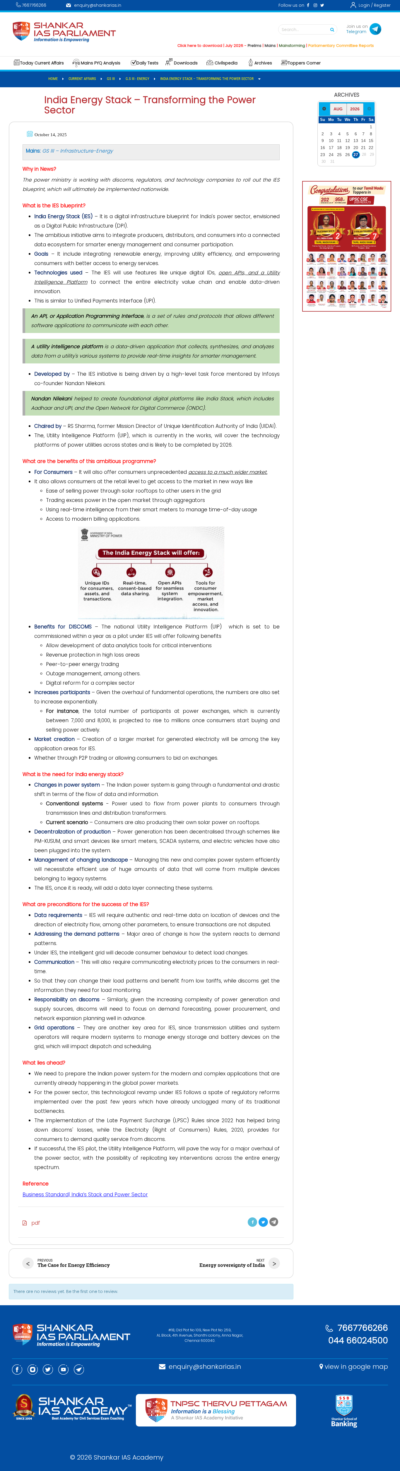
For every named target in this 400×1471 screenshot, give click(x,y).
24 (331, 154)
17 (331, 147)
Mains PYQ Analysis (100, 63)
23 (322, 154)
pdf (33, 1222)
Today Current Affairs (42, 63)
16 (322, 147)
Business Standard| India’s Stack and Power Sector (85, 1194)
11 (339, 140)
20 (355, 147)
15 (371, 140)
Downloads (186, 63)
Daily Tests (147, 63)
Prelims (232, 45)
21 (363, 147)
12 (347, 140)
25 (339, 154)
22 (371, 147)
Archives (263, 63)
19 (347, 147)
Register (382, 5)
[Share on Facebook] (252, 1222)
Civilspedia (226, 63)
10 (331, 140)
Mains (248, 45)
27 (355, 154)
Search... (290, 30)
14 (363, 140)
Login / (366, 5)
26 (347, 154)
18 (339, 147)
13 (355, 140)
